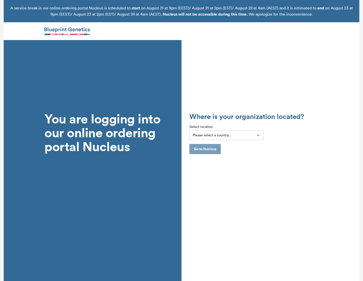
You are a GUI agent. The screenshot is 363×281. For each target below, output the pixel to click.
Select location (201, 126)
